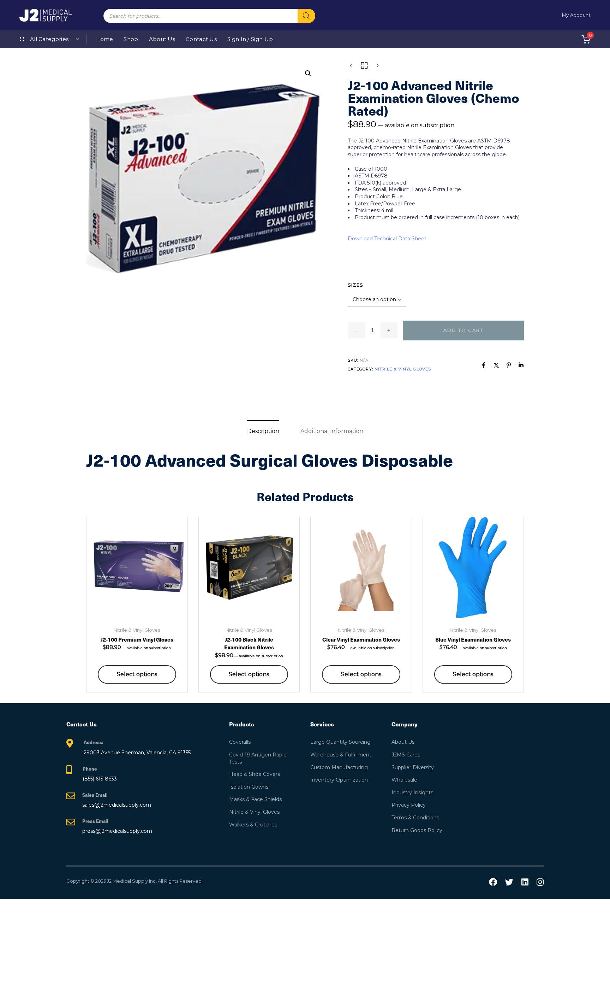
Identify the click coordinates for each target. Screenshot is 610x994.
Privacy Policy (408, 805)
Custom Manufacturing (339, 767)
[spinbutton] (373, 330)
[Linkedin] (521, 365)
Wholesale (404, 780)
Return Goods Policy (416, 830)
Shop (131, 39)
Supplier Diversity (412, 767)
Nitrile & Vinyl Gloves (403, 369)
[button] (308, 73)
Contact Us (201, 39)
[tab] (263, 431)
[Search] (306, 16)
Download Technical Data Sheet (387, 238)
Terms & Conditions (415, 817)
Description (263, 431)
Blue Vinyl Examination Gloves (473, 639)
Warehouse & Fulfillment (340, 755)
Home (104, 39)
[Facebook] (483, 365)
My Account (576, 15)
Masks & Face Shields (255, 799)
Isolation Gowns (248, 787)
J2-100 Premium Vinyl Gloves (137, 639)
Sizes (356, 285)
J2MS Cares (405, 755)
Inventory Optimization (339, 780)
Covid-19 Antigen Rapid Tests (258, 758)
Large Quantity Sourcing (340, 742)
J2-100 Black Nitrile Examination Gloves (249, 643)
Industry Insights (412, 792)
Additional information (331, 431)
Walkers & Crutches (253, 824)
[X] (496, 365)
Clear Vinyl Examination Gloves (361, 639)
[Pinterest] (509, 365)
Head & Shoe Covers (254, 774)
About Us (162, 39)
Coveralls (240, 742)
